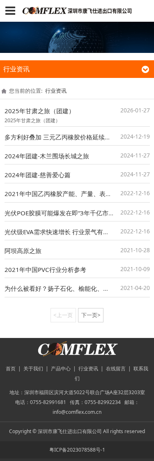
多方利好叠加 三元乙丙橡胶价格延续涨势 (61, 137)
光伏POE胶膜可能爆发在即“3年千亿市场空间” (67, 213)
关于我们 (33, 368)
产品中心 (61, 368)
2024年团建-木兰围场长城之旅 (47, 156)
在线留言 (116, 368)
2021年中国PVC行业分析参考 (45, 269)
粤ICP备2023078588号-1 (77, 449)
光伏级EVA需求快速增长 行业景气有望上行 (63, 232)
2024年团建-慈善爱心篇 (38, 175)
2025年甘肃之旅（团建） (40, 111)
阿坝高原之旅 (23, 250)
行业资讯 (56, 90)
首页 (11, 368)
